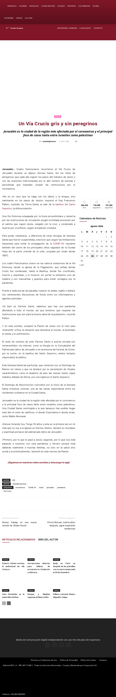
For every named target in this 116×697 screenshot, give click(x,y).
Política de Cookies (88, 660)
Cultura (28, 18)
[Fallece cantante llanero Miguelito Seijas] (64, 584)
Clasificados (85, 28)
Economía (8, 18)
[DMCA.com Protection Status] (24, 689)
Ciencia (19, 18)
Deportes (72, 6)
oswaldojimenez (49, 141)
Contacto (98, 28)
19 (92, 251)
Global (96, 6)
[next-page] (9, 603)
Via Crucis (7, 491)
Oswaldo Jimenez (19, 484)
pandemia (61, 487)
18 (87, 251)
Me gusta (84, 201)
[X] (105, 36)
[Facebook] (95, 36)
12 (92, 246)
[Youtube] (110, 36)
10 (82, 246)
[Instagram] (100, 36)
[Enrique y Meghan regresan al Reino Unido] (38, 584)
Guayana (23, 6)
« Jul (81, 264)
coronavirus (20, 487)
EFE (13, 480)
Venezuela (11, 6)
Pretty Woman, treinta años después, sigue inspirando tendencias (61, 525)
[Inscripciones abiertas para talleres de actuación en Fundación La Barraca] (38, 553)
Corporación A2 (90, 665)
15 (106, 246)
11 (87, 246)
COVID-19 (58, 243)
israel (41, 487)
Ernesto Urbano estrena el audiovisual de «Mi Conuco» (13, 566)
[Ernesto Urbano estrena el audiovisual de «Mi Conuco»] (13, 553)
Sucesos (61, 6)
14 (101, 246)
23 (111, 251)
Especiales (34, 6)
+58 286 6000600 (17, 694)
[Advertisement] (58, 85)
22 (106, 251)
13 (97, 246)
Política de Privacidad (69, 660)
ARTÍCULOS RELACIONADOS (18, 539)
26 (92, 255)
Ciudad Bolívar (48, 6)
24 (82, 255)
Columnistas (84, 6)
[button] (109, 6)
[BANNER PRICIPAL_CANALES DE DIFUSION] (58, 52)
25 (87, 255)
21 (101, 251)
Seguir (97, 201)
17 (82, 251)
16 (111, 246)
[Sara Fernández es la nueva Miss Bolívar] (13, 584)
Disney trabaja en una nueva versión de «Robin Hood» (19, 524)
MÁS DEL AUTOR (48, 539)
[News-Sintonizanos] (96, 191)
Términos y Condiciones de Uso (44, 660)
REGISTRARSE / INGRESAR (67, 28)
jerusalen (50, 487)
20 (97, 251)
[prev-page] (4, 603)
